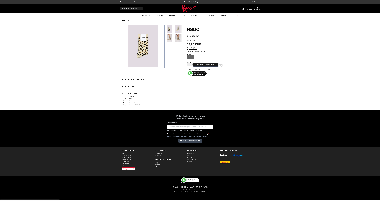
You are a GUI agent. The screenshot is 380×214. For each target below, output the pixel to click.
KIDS (183, 15)
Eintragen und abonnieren (190, 141)
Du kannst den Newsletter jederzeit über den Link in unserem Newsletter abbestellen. (187, 136)
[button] (243, 9)
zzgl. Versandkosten (192, 49)
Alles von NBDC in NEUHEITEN (132, 105)
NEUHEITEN (146, 15)
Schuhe (194, 15)
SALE (234, 15)
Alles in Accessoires (129, 96)
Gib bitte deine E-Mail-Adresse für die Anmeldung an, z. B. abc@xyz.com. (184, 130)
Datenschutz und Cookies (190, 195)
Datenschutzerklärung (202, 134)
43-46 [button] (190, 57)
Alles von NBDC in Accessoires (132, 103)
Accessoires (208, 15)
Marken (223, 15)
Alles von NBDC (127, 101)
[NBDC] (193, 34)
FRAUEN (172, 15)
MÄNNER (160, 15)
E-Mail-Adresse (172, 122)
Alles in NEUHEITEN (129, 98)
